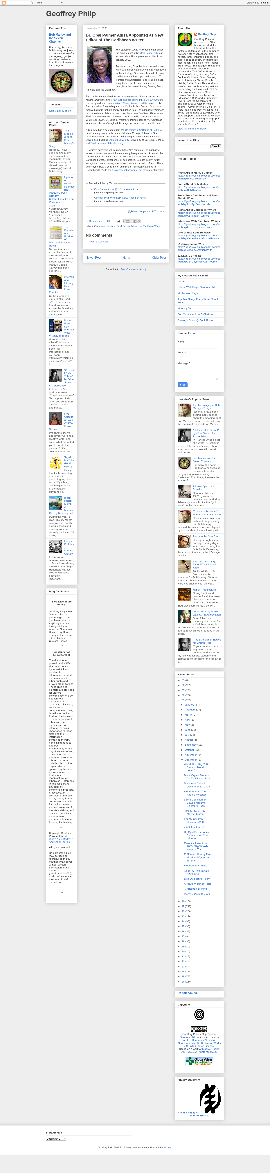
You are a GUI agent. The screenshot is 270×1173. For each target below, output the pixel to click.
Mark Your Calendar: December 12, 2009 (197, 785)
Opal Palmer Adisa (150, 53)
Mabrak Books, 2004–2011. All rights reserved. (200, 1050)
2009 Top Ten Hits (194, 826)
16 (183, 931)
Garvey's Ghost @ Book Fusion (196, 320)
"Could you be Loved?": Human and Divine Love (207, 513)
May (187, 724)
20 (183, 951)
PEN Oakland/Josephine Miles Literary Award (136, 99)
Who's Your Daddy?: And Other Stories (61, 840)
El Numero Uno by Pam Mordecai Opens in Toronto (197, 857)
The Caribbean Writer (149, 226)
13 (183, 916)
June (188, 729)
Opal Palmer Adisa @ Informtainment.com (116, 189)
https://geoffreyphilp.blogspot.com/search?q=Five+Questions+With (199, 226)
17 (183, 936)
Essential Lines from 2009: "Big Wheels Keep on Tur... (196, 846)
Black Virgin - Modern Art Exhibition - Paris (197, 777)
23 (183, 966)
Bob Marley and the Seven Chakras (60, 38)
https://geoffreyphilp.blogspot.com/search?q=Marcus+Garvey (199, 177)
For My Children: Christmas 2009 (194, 820)
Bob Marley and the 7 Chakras (195, 314)
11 (183, 906)
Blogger (167, 1147)
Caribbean (99, 226)
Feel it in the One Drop (206, 536)
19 (183, 946)
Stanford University (119, 139)
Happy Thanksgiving (205, 589)
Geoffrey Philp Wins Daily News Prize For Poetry (120, 197)
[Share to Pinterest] (139, 221)
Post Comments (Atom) (133, 269)
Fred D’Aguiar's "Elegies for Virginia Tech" (207, 641)
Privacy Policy (186, 1112)
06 (183, 685)
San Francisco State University (106, 143)
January (190, 704)
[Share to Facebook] (135, 221)
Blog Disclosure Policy (197, 878)
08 (183, 695)
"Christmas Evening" (196, 888)
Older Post (159, 257)
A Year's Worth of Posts (197, 883)
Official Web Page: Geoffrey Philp (197, 287)
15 (183, 926)
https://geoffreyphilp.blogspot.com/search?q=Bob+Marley (199, 188)
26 (183, 981)
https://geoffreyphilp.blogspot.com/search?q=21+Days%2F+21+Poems (199, 260)
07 (183, 690)
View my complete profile (192, 128)
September (191, 744)
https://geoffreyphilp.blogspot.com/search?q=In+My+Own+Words (199, 203)
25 (183, 976)
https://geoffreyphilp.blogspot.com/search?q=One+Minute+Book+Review (199, 237)
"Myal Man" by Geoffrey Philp (69, 462)
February (190, 709)
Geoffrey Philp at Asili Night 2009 (196, 872)
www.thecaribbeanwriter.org (128, 170)
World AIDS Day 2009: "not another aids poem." (197, 767)
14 (183, 921)
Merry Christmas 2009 (197, 893)
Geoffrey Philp (71, 14)
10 (183, 901)
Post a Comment (99, 241)
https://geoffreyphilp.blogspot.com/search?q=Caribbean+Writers (199, 214)
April (188, 719)
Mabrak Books (199, 1115)
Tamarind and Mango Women (123, 103)
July (187, 734)
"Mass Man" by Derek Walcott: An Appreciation (207, 613)
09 (183, 700)
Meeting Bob (185, 308)
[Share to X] (132, 221)
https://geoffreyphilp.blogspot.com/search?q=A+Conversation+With (199, 248)
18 (183, 941)
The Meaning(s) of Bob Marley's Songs (206, 407)
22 (183, 961)
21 (183, 956)
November (191, 754)
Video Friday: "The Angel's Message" (196, 793)
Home (127, 257)
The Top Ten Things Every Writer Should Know (204, 564)
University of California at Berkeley (143, 130)
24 (183, 971)
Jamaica (110, 226)
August (189, 739)
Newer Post (93, 257)
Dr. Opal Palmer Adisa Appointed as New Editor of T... (197, 835)
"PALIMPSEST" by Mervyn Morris (194, 812)
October (190, 749)
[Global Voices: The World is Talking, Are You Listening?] (199, 1065)
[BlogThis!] (128, 221)
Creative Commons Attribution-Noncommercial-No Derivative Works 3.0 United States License (199, 1043)
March (189, 714)
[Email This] (125, 221)
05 (183, 680)
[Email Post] (118, 221)
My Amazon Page (188, 293)
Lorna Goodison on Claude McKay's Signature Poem (195, 802)
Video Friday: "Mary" (196, 865)
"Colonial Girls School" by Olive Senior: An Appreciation (206, 433)
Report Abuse (187, 992)
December (191, 759)
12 (183, 911)
